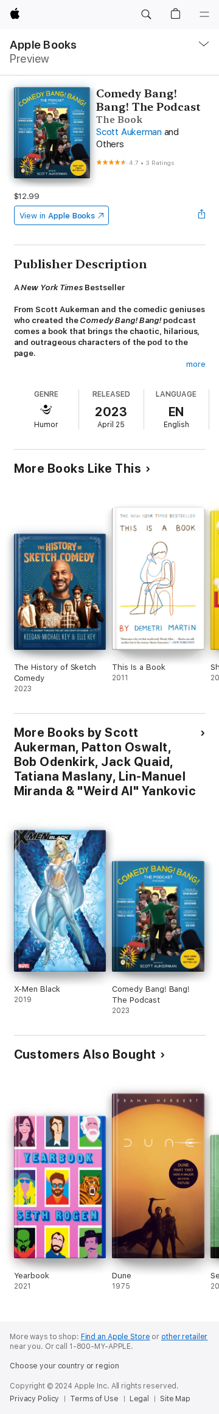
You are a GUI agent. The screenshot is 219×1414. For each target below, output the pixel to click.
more (196, 364)
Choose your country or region (64, 1366)
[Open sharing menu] (201, 215)
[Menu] (204, 14)
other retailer (184, 1336)
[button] (146, 14)
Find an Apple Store (115, 1336)
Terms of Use (94, 1399)
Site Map (175, 1399)
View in (57, 215)
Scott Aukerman (129, 132)
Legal (139, 1399)
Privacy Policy (34, 1399)
